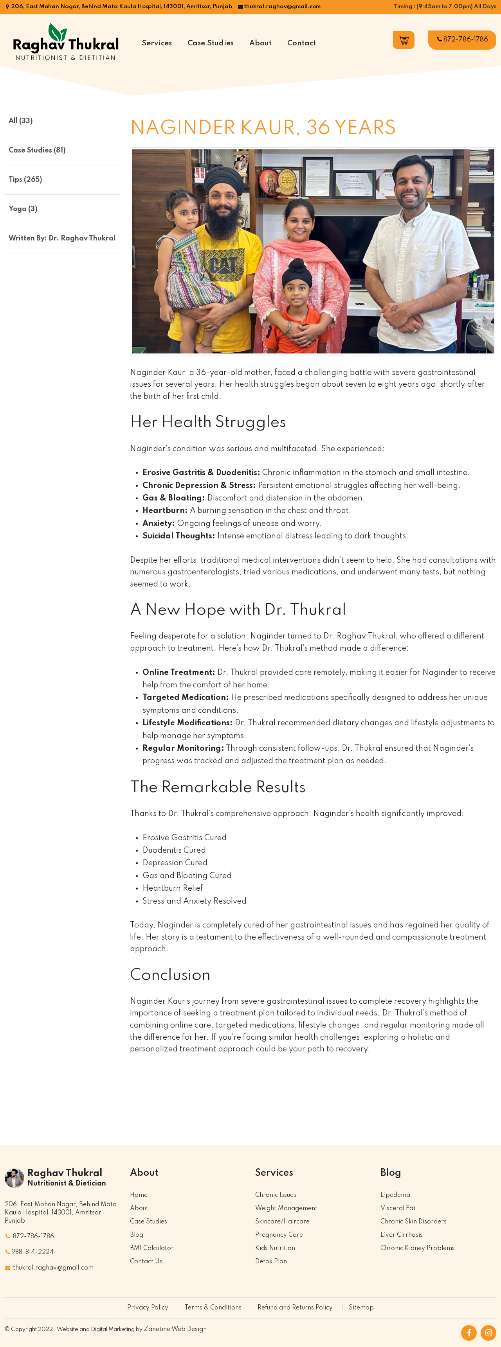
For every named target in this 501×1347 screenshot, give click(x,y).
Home (139, 1195)
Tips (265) (25, 179)
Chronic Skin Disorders (413, 1222)
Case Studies (210, 43)
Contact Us (146, 1262)
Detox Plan (271, 1262)
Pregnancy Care (279, 1235)
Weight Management (286, 1208)
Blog (136, 1235)
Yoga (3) (23, 209)
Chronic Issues (275, 1195)
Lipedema (395, 1195)
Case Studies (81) (37, 150)
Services (157, 43)
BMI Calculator (152, 1248)
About (260, 43)
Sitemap (361, 1308)
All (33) (21, 121)
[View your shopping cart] (403, 40)
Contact (301, 43)
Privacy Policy (147, 1308)
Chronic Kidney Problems (417, 1248)
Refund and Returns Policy (295, 1308)
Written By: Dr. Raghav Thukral (62, 238)
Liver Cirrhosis (401, 1235)
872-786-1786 (465, 39)
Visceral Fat (398, 1208)
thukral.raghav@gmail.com (282, 6)
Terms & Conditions (212, 1308)
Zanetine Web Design (175, 1329)
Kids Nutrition (275, 1248)
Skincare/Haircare (282, 1222)
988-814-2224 (32, 1252)
